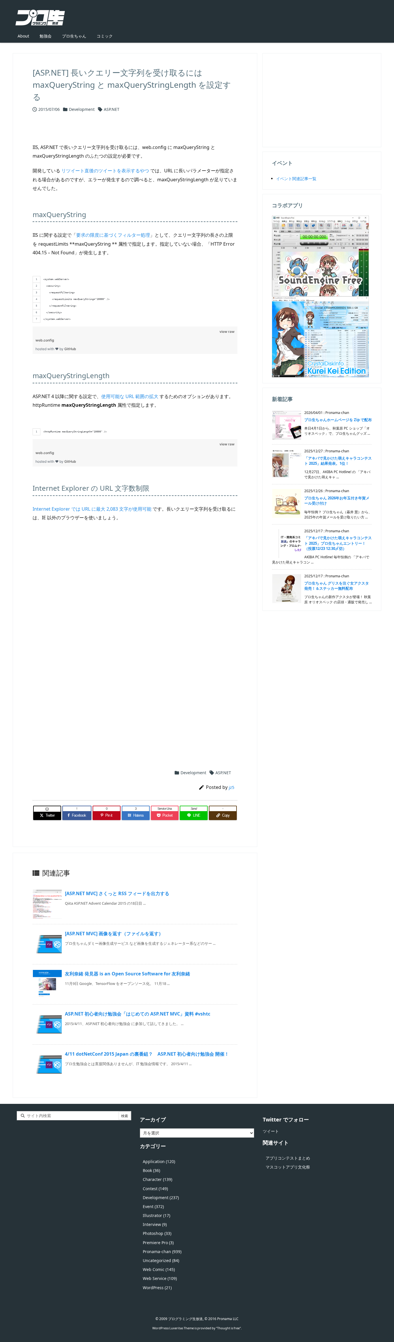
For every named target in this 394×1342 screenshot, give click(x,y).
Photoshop (157, 1233)
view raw (226, 331)
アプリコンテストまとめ (288, 1158)
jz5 (231, 787)
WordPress (157, 1287)
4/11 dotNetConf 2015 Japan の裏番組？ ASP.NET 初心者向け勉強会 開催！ (147, 1054)
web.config (44, 340)
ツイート (271, 1131)
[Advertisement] (135, 595)
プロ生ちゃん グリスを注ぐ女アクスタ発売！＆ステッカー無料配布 (336, 586)
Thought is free (228, 1328)
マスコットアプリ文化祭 (288, 1167)
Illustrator (156, 1215)
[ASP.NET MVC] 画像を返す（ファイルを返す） (114, 933)
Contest (155, 1188)
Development (82, 109)
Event (153, 1206)
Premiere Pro (158, 1242)
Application (159, 1161)
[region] (135, 293)
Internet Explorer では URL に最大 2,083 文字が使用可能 (92, 509)
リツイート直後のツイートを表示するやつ (105, 170)
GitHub (70, 349)
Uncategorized (161, 1260)
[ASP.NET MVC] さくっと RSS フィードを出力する (117, 893)
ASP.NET (111, 109)
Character (157, 1179)
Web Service (160, 1278)
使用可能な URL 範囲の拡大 (129, 396)
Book (151, 1170)
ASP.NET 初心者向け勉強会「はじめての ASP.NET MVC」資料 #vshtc (137, 1014)
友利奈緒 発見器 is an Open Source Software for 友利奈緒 (127, 973)
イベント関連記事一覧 (296, 178)
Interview (155, 1224)
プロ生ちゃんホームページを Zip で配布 (338, 419)
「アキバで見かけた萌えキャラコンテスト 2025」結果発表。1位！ (338, 461)
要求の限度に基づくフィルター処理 (113, 235)
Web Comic (159, 1269)
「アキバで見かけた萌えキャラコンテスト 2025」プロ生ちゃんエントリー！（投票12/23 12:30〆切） (338, 543)
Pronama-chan (162, 1251)
